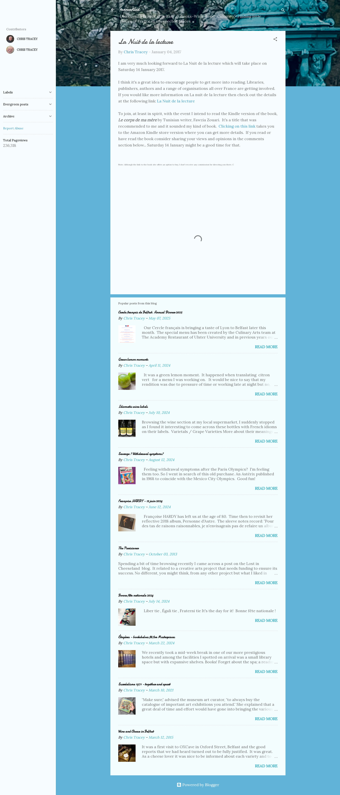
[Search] (283, 11)
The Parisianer (128, 548)
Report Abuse (13, 128)
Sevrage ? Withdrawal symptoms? (141, 453)
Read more (266, 346)
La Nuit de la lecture (176, 100)
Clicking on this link (237, 126)
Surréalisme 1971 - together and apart (144, 684)
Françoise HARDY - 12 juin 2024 (140, 501)
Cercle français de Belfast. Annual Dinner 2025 (150, 312)
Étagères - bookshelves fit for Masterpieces (146, 637)
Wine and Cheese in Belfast (136, 731)
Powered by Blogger (200, 784)
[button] (275, 39)
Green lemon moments (133, 359)
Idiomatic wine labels (133, 406)
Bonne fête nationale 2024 (135, 595)
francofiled (129, 9)
